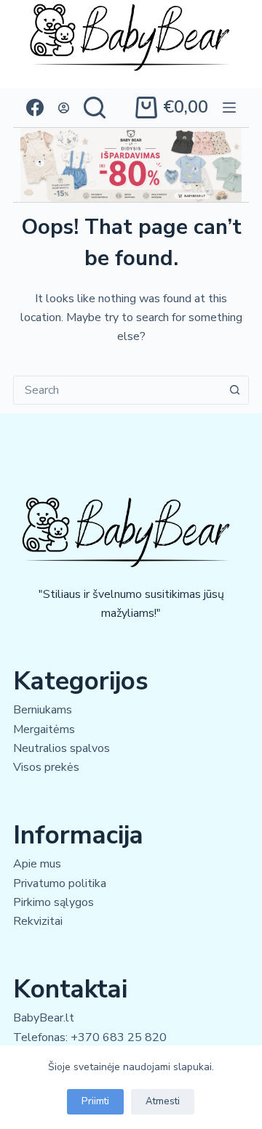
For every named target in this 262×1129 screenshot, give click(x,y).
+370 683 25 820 (119, 1037)
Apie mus (37, 864)
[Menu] (229, 107)
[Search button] (234, 390)
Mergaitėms (44, 729)
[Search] (95, 107)
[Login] (63, 107)
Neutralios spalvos (61, 748)
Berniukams (42, 710)
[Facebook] (35, 107)
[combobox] (117, 390)
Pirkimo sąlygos (53, 902)
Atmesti (163, 1101)
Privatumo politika (59, 883)
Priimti (95, 1101)
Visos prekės (46, 767)
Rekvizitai (38, 921)
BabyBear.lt (43, 1018)
